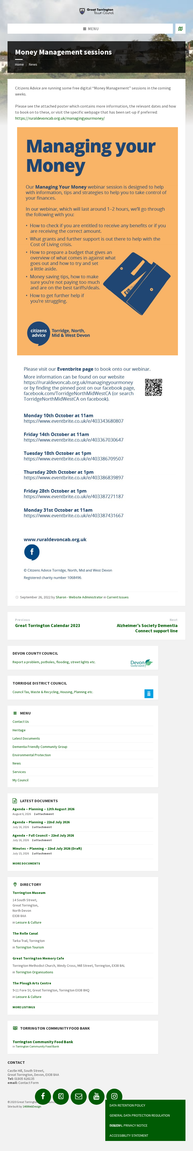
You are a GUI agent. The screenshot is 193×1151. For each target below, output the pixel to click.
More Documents (26, 863)
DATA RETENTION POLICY (127, 1105)
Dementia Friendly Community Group (40, 746)
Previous (22, 620)
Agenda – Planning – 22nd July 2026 (41, 822)
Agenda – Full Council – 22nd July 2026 (43, 835)
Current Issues (118, 597)
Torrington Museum (29, 892)
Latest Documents (26, 738)
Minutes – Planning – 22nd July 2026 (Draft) (47, 848)
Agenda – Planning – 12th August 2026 (43, 809)
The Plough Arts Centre (32, 983)
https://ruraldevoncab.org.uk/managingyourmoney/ (60, 118)
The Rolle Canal (25, 933)
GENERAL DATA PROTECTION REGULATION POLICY (140, 1116)
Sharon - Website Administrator (79, 597)
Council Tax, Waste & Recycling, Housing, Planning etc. (53, 692)
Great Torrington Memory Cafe (38, 958)
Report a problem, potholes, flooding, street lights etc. (54, 662)
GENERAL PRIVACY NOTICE (129, 1125)
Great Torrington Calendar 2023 (47, 625)
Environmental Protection (32, 755)
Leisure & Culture (28, 922)
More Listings (24, 1007)
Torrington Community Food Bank (43, 1041)
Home (19, 64)
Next (174, 620)
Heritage (19, 730)
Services (19, 772)
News (33, 64)
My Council (20, 780)
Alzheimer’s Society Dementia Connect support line (147, 628)
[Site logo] (96, 13)
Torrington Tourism (30, 947)
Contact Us (21, 721)
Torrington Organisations (34, 972)
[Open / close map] (180, 29)
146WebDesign (32, 1106)
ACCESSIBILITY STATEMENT (129, 1135)
